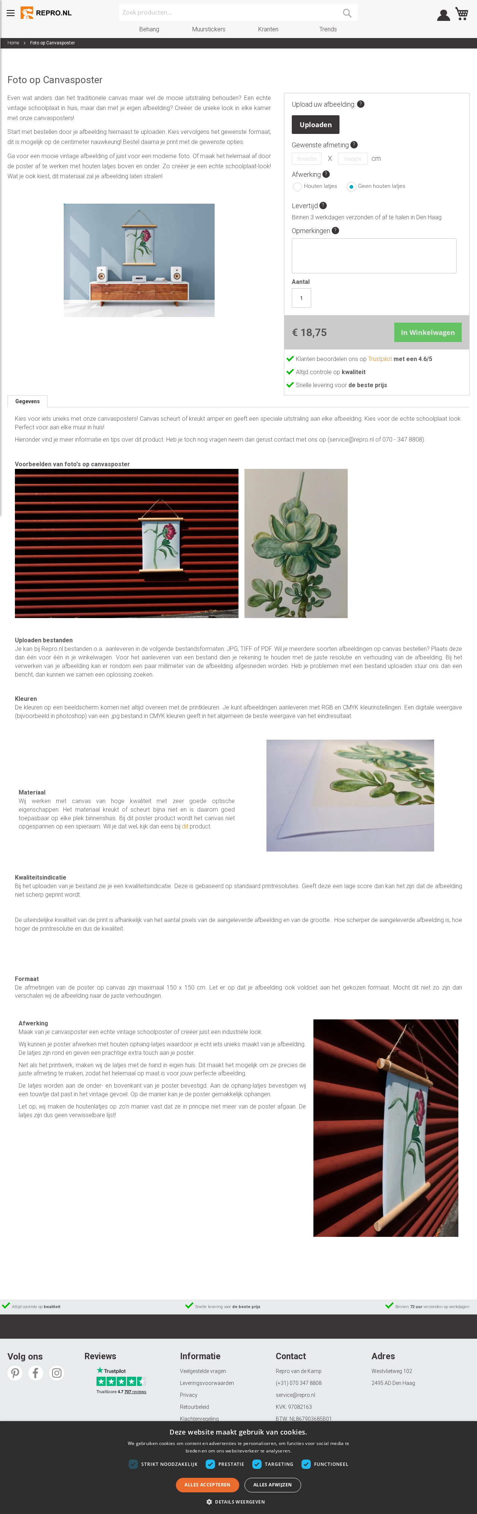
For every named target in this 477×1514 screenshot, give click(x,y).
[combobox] (238, 12)
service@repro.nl (295, 1395)
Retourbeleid (194, 1407)
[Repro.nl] (46, 12)
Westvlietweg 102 (392, 1371)
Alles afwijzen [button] (272, 1485)
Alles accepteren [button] (207, 1485)
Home (13, 43)
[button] (238, 1501)
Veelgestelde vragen (203, 1371)
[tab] (27, 401)
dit (185, 826)
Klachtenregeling (199, 1419)
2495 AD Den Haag (393, 1383)
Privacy (189, 1395)
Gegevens (27, 401)
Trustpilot (381, 359)
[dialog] (238, 1467)
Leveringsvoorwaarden (207, 1383)
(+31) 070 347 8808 (299, 1383)
